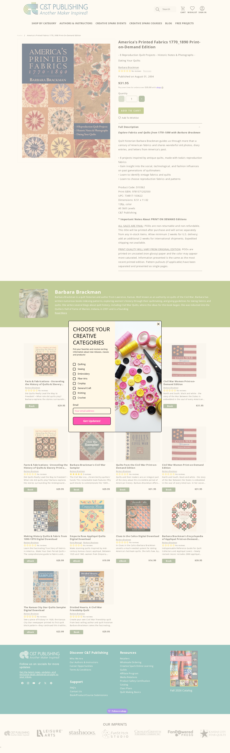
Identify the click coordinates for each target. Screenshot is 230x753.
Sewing (81, 369)
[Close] (158, 324)
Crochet (82, 398)
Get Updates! (91, 421)
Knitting (82, 393)
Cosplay (82, 383)
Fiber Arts (82, 378)
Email (75, 404)
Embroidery (84, 374)
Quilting (82, 364)
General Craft (84, 388)
